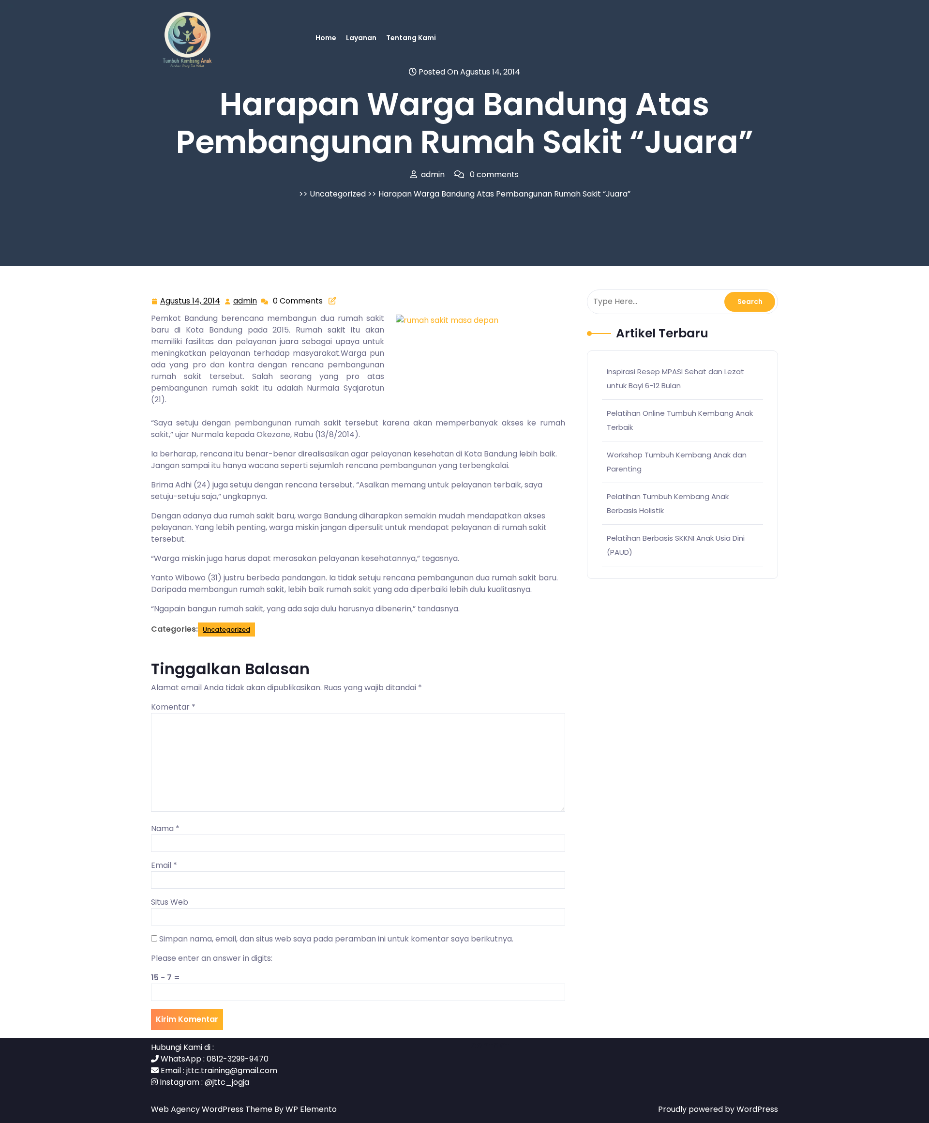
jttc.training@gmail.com (231, 1070)
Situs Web (169, 902)
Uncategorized (338, 193)
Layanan (361, 38)
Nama (165, 828)
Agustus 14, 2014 (190, 301)
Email (164, 865)
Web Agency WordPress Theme (212, 1109)
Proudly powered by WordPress (718, 1109)
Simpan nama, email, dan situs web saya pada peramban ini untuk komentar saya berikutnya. (336, 938)
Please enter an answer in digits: (211, 958)
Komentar (173, 707)
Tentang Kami (411, 38)
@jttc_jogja (227, 1082)
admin (245, 301)
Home (325, 38)
